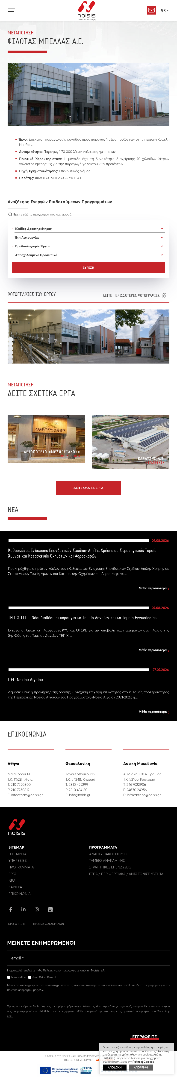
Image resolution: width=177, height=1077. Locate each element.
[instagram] (37, 910)
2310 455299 (78, 784)
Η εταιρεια (18, 854)
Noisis (86, 11)
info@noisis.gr (79, 795)
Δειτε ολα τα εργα (88, 488)
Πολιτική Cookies (143, 1061)
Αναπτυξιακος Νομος (108, 854)
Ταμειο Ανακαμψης (107, 860)
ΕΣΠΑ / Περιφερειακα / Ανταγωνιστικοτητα (126, 874)
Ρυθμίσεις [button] (109, 1058)
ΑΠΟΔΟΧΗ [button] (114, 1067)
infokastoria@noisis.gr (144, 795)
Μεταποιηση (21, 33)
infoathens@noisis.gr (27, 795)
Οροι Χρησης (16, 923)
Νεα (12, 880)
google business (50, 909)
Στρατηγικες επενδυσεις (110, 867)
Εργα (13, 874)
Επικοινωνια (20, 894)
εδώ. (10, 1016)
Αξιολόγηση (151, 10)
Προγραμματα (21, 867)
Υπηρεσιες (18, 860)
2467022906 (136, 784)
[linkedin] (23, 910)
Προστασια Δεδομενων (48, 923)
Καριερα (15, 887)
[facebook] (10, 910)
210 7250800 (21, 784)
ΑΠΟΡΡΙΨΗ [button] (141, 1067)
